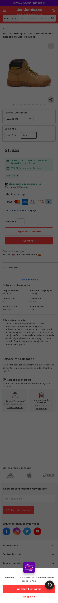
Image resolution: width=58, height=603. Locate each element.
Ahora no (29, 596)
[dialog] (29, 581)
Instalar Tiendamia (29, 588)
